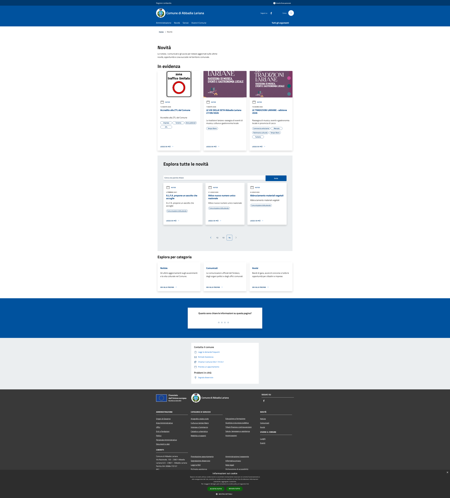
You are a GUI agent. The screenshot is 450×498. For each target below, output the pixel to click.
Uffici (158, 427)
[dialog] (225, 484)
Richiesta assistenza (199, 469)
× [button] (447, 472)
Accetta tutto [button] (216, 489)
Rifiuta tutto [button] (234, 489)
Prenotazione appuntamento (202, 456)
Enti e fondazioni (162, 431)
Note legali (229, 465)
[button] (225, 494)
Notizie (167, 102)
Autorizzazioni (231, 435)
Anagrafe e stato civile (200, 418)
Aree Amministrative (164, 423)
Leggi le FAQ (196, 465)
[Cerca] (291, 13)
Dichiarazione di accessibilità (236, 469)
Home (161, 31)
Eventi (262, 443)
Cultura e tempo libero (200, 423)
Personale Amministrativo (166, 439)
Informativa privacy (233, 460)
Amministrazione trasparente (237, 456)
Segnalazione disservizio (200, 460)
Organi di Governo (163, 418)
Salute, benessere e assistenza (237, 431)
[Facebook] (270, 13)
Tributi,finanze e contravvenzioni (238, 427)
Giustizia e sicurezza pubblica (237, 422)
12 (217, 237)
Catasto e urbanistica (199, 431)
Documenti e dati (163, 444)
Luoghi (263, 438)
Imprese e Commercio (199, 427)
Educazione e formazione (235, 418)
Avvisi (262, 427)
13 (223, 237)
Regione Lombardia (163, 3)
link (247, 484)
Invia (276, 178)
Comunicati (264, 423)
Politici (158, 435)
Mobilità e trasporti (198, 435)
